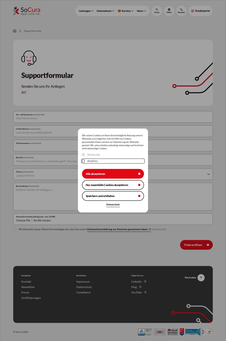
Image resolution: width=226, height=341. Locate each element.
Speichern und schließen (100, 196)
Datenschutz (113, 204)
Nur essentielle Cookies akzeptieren (107, 184)
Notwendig (93, 154)
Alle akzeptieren (95, 173)
